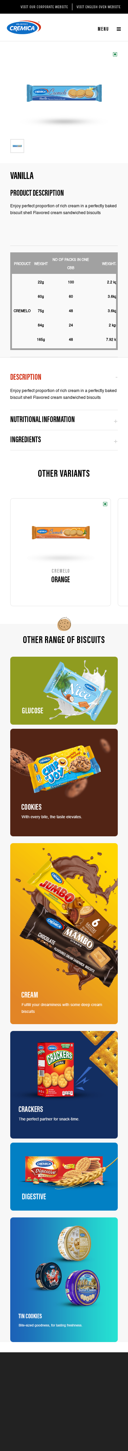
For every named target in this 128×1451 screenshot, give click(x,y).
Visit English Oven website (98, 6)
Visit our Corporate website (44, 6)
